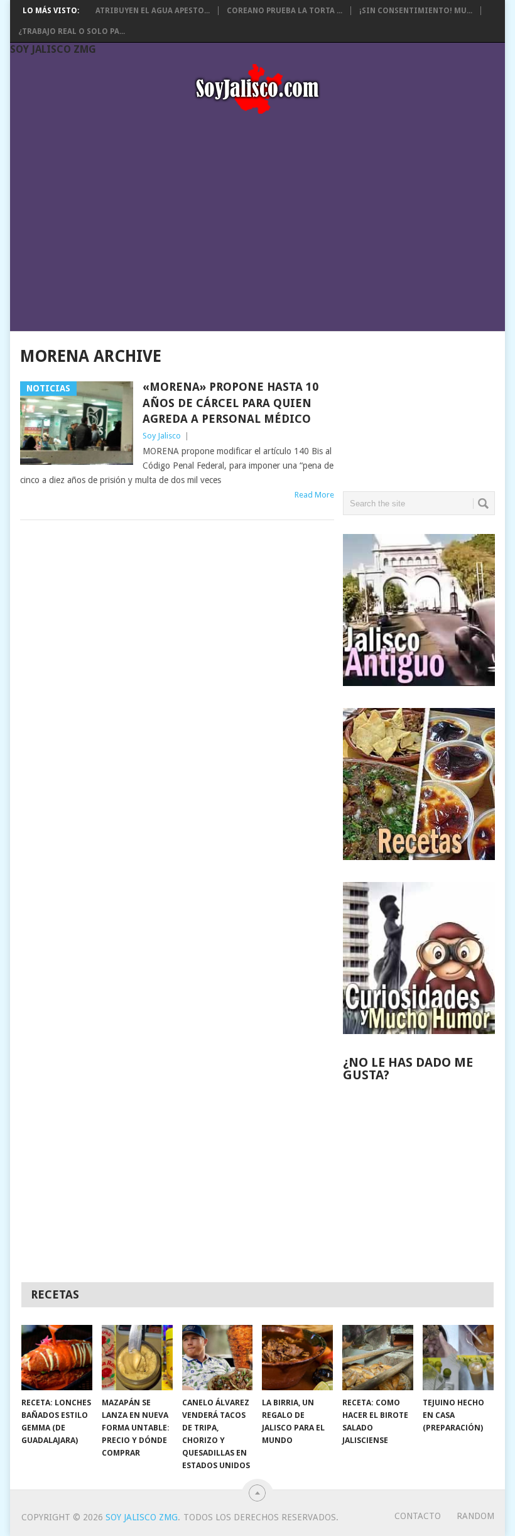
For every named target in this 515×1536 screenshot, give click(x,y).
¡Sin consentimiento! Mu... (415, 10)
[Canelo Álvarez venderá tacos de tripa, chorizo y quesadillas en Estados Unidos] (217, 1358)
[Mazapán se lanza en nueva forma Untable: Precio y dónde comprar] (137, 1358)
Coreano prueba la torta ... (284, 10)
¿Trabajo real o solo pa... (71, 31)
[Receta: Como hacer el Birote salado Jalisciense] (377, 1358)
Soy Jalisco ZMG (53, 49)
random (475, 1516)
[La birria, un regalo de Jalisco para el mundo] (297, 1358)
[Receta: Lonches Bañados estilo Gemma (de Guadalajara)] (56, 1358)
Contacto (417, 1516)
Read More (314, 494)
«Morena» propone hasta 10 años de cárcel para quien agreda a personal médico (230, 402)
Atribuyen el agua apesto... (152, 10)
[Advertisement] (257, 219)
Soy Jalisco (162, 435)
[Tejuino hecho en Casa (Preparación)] (458, 1358)
